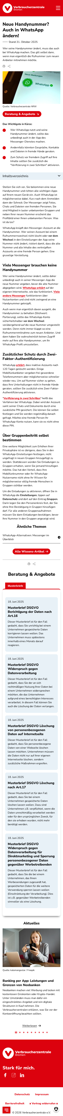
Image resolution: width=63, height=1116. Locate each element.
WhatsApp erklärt (34, 288)
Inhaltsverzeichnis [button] (15, 176)
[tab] (16, 1032)
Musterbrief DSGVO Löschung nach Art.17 (31, 785)
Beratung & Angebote (20, 114)
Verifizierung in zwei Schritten (22, 398)
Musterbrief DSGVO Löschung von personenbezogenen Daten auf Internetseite (31, 730)
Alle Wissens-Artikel (29, 551)
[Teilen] (9, 66)
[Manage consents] (56, 1109)
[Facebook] (5, 1075)
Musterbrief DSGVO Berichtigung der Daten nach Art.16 (30, 611)
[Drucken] (4, 66)
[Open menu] (6, 1110)
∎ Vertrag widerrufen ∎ (43, 1103)
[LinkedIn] (22, 1075)
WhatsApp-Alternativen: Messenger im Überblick (26, 537)
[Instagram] (13, 1075)
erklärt (20, 365)
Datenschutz (22, 1094)
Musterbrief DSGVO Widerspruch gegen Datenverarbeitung (23, 669)
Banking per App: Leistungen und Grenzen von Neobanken (28, 983)
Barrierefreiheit (14, 1103)
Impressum (42, 1094)
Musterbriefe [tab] (15, 586)
